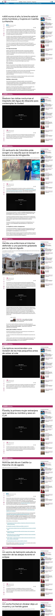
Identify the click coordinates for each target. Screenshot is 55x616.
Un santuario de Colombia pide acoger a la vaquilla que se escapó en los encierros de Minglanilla (49, 33)
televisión (19, 544)
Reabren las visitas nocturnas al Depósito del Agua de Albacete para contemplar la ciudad (49, 24)
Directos (25, 1)
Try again (21, 119)
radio (23, 544)
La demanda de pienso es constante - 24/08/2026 (49, 54)
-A (35, 27)
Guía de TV (29, 1)
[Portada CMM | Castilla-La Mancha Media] (5, 2)
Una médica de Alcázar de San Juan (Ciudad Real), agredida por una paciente (24, 320)
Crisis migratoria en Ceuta (14, 0)
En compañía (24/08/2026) (47, 45)
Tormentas (8, 0)
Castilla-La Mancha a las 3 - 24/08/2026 (49, 50)
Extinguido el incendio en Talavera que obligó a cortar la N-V (18, 526)
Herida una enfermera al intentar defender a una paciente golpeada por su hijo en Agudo (48, 42)
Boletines (29, 3)
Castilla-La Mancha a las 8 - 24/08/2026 (49, 27)
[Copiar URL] (21, 117)
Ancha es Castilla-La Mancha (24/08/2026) (48, 19)
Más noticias (38, 3)
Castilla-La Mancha (17, 3)
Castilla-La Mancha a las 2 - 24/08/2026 (49, 59)
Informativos (24, 3)
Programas (34, 1)
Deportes (34, 3)
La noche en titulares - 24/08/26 (48, 36)
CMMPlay (21, 1)
